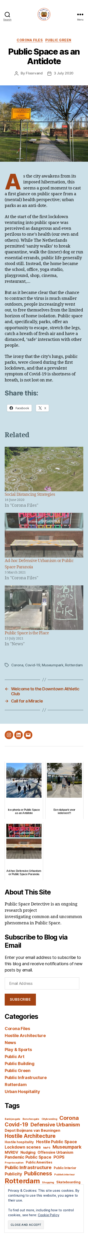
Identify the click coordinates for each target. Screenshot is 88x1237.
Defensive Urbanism (55, 1124)
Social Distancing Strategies (30, 494)
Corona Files (30, 40)
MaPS (46, 1147)
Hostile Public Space (56, 1141)
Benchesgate (31, 1119)
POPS (59, 1157)
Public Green (58, 40)
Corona (17, 665)
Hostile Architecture (25, 1035)
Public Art (14, 1056)
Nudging (27, 1152)
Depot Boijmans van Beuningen (32, 1130)
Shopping (48, 1182)
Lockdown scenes (23, 1147)
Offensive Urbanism (55, 1152)
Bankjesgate (12, 1119)
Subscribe (20, 999)
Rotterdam (74, 665)
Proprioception (14, 1162)
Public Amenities (39, 1162)
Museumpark (52, 665)
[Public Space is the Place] (44, 607)
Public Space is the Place (27, 633)
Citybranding (49, 1119)
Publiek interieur (64, 1174)
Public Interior (65, 1168)
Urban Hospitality (22, 1091)
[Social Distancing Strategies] (44, 469)
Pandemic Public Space (28, 1157)
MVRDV (11, 1152)
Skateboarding (68, 1182)
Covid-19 (32, 665)
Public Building (19, 1063)
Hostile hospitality (19, 1142)
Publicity (13, 1173)
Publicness (38, 1173)
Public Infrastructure (25, 1077)
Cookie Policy (48, 1215)
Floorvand (34, 73)
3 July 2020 (63, 73)
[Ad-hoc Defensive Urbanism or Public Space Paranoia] (44, 535)
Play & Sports (18, 1049)
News (10, 1042)
